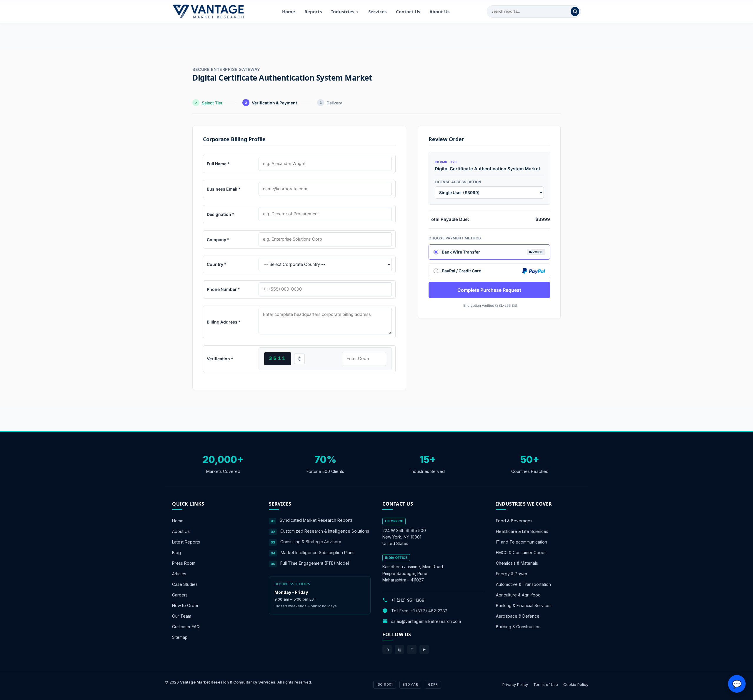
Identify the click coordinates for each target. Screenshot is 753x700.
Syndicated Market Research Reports (316, 520)
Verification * (220, 358)
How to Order (185, 605)
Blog (176, 552)
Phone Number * (223, 289)
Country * (216, 264)
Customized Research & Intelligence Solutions (324, 530)
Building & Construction (518, 626)
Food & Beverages (514, 520)
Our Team (181, 616)
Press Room (183, 563)
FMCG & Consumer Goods (521, 552)
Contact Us (408, 11)
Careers (180, 594)
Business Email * (224, 188)
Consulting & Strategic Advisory (310, 541)
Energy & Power (511, 573)
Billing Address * (224, 321)
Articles (179, 573)
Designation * (220, 214)
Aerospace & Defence (517, 616)
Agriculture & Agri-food (518, 594)
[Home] (208, 11)
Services (377, 11)
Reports (313, 11)
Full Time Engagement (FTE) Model (314, 563)
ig (399, 649)
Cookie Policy (575, 684)
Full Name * (218, 163)
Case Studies (185, 584)
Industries (345, 11)
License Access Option (458, 182)
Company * (218, 239)
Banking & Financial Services (524, 605)
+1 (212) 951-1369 (407, 599)
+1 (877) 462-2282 (429, 610)
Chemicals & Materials (517, 563)
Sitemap (180, 637)
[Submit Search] (575, 11)
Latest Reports (186, 541)
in (387, 649)
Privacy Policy (515, 684)
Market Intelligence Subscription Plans (317, 552)
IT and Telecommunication (521, 541)
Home (288, 11)
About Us (439, 11)
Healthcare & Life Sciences (522, 531)
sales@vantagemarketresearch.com (426, 621)
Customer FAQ (186, 626)
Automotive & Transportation (523, 584)
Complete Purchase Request (489, 290)
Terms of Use (545, 684)
